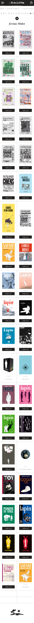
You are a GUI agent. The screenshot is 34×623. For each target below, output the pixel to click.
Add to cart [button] (8, 53)
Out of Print (25, 587)
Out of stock (8, 379)
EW (2, 9)
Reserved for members (25, 469)
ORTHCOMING (13, 9)
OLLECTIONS (27, 9)
